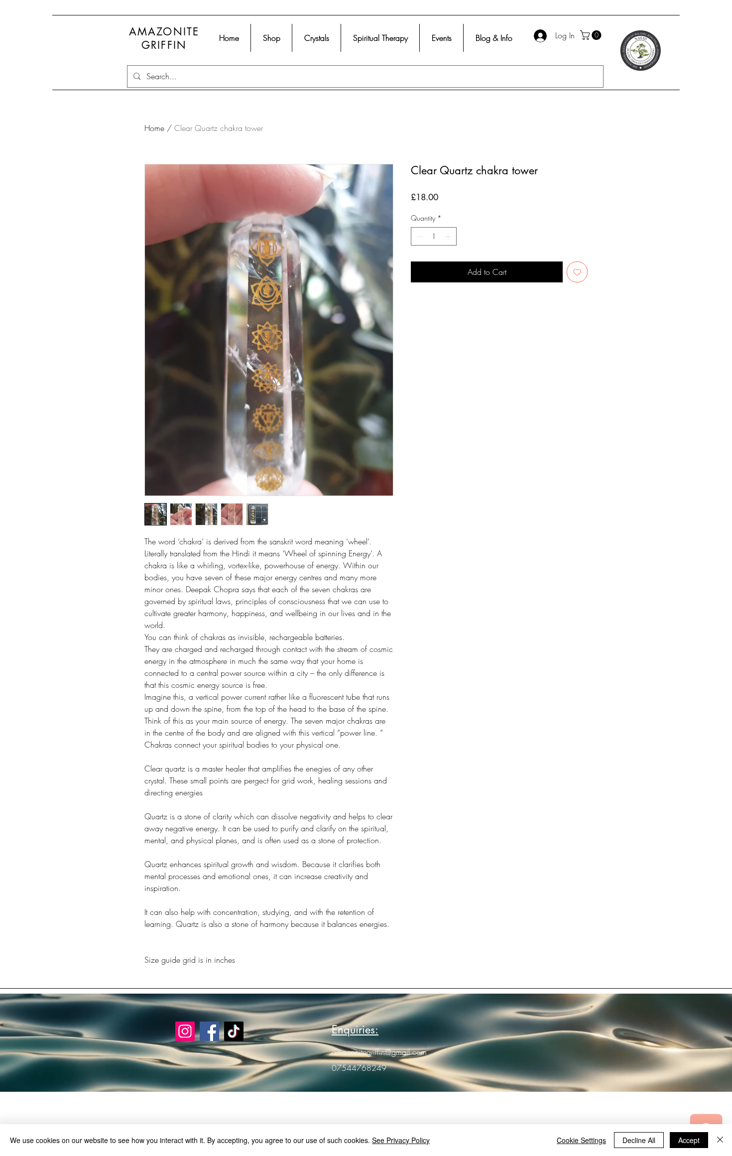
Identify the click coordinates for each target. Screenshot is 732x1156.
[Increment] (449, 236)
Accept (689, 1140)
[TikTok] (234, 1031)
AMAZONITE (164, 31)
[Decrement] (418, 236)
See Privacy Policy (401, 1140)
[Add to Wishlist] (577, 271)
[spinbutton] (434, 236)
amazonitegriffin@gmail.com (379, 1051)
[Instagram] (185, 1031)
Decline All (638, 1140)
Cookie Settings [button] (581, 1140)
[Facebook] (209, 1031)
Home (154, 128)
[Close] (720, 1140)
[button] (592, 35)
